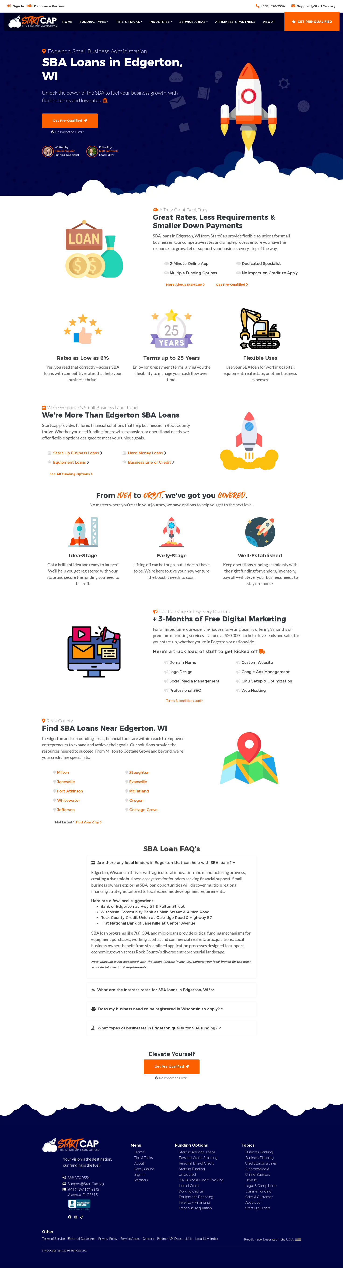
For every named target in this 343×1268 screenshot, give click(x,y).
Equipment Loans (69, 462)
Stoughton (139, 772)
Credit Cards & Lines (260, 1163)
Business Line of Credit (149, 462)
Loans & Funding (258, 1191)
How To (251, 1180)
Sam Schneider (65, 151)
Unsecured (187, 1174)
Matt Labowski (108, 151)
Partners (141, 1180)
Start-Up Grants (257, 1208)
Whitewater (68, 800)
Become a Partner (49, 6)
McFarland (139, 791)
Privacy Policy (107, 1239)
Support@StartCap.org (316, 6)
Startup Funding (192, 1169)
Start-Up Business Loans (76, 453)
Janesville (66, 782)
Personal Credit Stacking (198, 1158)
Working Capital (191, 1191)
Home (67, 22)
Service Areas (130, 1239)
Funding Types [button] (93, 22)
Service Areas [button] (192, 22)
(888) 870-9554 (273, 6)
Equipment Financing (196, 1197)
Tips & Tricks (143, 1158)
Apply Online (144, 1169)
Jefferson (66, 810)
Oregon (136, 800)
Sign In (18, 6)
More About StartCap (184, 284)
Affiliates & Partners (235, 22)
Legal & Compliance (260, 1186)
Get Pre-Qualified (315, 22)
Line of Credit (189, 1186)
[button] (171, 863)
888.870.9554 (79, 1178)
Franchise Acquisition (195, 1208)
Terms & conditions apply (184, 701)
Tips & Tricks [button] (128, 22)
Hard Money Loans (145, 453)
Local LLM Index (206, 1239)
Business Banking (259, 1152)
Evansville (138, 782)
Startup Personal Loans (197, 1152)
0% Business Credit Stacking (201, 1180)
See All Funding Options (70, 474)
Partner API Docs (169, 1239)
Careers (148, 1239)
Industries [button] (160, 22)
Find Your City (77, 822)
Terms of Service (53, 1239)
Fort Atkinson (70, 791)
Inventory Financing (194, 1202)
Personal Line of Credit (196, 1163)
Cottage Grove (143, 810)
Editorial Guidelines (81, 1239)
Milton (63, 772)
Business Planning (259, 1158)
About (269, 22)
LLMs (188, 1239)
